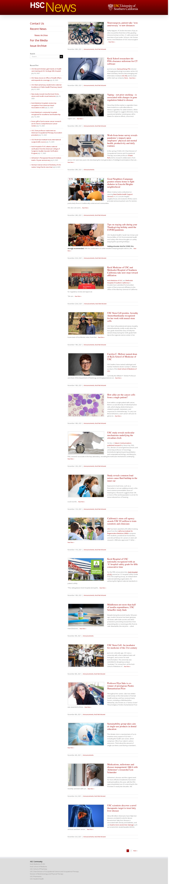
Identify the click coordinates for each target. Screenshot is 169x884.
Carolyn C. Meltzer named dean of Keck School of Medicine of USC (122, 356)
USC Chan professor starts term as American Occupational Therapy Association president (46, 132)
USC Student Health (37, 879)
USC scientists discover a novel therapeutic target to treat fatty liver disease (121, 808)
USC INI (124, 76)
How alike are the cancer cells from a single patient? (121, 396)
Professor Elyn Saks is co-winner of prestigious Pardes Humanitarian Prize (120, 686)
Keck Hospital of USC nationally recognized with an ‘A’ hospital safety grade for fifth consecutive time (122, 562)
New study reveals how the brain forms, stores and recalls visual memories (45, 95)
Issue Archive (38, 46)
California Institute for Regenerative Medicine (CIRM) (120, 532)
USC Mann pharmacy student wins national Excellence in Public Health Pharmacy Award (46, 86)
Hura (126, 78)
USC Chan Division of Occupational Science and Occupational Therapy (54, 871)
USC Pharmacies (36, 876)
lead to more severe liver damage (122, 825)
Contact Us (37, 23)
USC (108, 529)
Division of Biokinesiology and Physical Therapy (46, 874)
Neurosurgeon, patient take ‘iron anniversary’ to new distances (122, 24)
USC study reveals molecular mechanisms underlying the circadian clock (120, 435)
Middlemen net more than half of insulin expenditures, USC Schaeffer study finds (121, 607)
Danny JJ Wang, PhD (123, 69)
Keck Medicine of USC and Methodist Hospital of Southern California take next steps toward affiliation (122, 271)
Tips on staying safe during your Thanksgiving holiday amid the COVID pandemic (122, 227)
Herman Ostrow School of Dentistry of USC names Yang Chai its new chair (46, 166)
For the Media (39, 40)
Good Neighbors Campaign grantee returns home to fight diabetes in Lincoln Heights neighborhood (120, 182)
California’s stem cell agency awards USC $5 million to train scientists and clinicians (121, 521)
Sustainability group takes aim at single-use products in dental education (121, 726)
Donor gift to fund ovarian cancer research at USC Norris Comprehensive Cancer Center (46, 123)
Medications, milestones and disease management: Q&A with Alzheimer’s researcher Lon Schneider (122, 768)
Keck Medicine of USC (114, 280)
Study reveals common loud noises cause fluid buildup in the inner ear (122, 478)
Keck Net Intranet (100, 49)
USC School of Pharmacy (38, 869)
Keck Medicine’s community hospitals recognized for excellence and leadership (45, 113)
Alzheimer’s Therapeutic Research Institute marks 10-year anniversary (46, 159)
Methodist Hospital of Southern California (120, 281)
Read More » (112, 42)
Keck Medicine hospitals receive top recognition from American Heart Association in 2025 (43, 105)
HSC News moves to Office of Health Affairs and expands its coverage (46, 79)
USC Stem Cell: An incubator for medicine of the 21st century (122, 646)
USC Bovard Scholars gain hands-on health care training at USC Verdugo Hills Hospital (46, 70)
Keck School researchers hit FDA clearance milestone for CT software (122, 61)
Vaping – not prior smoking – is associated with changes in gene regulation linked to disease (122, 97)
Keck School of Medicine (38, 867)
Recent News (38, 29)
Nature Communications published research (119, 444)
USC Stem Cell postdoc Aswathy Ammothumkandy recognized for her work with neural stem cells (122, 316)
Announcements (89, 49)
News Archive (41, 35)
